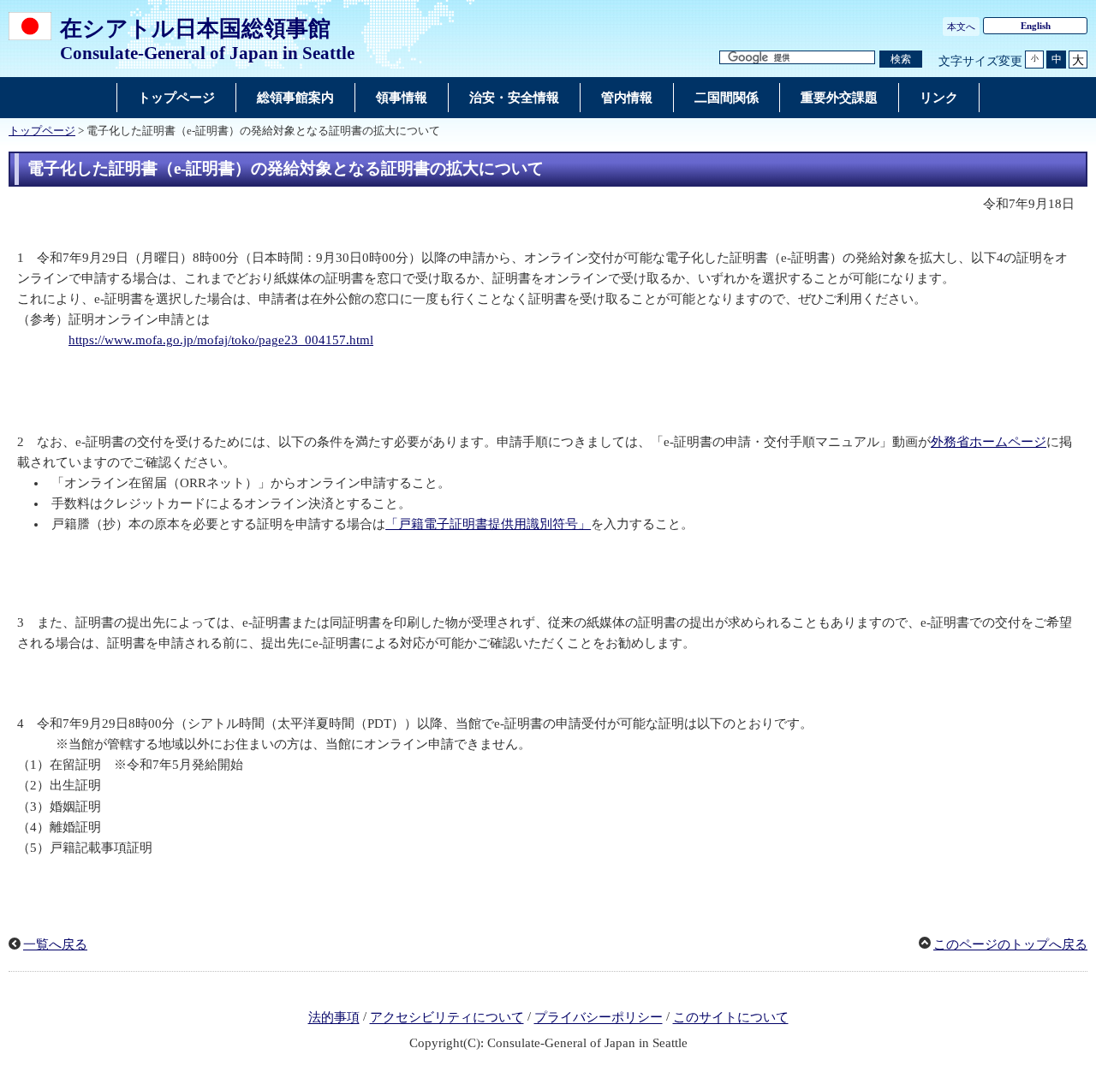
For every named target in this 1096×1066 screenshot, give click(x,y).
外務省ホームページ (988, 442)
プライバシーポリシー (598, 1018)
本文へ (961, 26)
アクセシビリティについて (447, 1018)
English (1036, 26)
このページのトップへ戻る (1010, 944)
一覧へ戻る (55, 944)
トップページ (42, 131)
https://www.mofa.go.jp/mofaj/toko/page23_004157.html (220, 340)
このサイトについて (731, 1018)
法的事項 (334, 1018)
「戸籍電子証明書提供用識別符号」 (488, 524)
